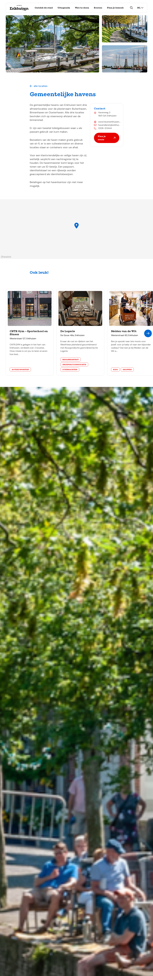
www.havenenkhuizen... (109, 121)
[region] (76, 229)
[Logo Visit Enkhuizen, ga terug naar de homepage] (19, 8)
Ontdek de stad (44, 7)
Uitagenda (63, 7)
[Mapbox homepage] (6, 256)
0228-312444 (105, 128)
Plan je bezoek (115, 7)
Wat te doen (82, 7)
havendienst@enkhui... (109, 125)
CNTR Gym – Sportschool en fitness (29, 333)
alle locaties (40, 86)
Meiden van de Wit (123, 331)
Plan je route (102, 138)
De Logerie (67, 331)
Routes (98, 7)
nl (139, 7)
